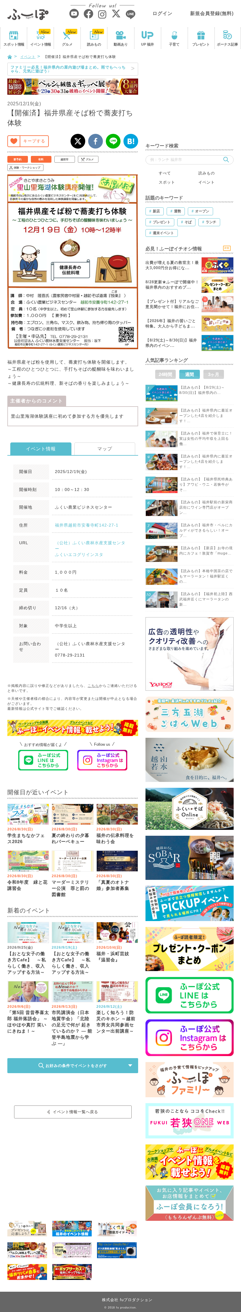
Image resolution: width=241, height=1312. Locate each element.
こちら (93, 686)
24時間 (165, 374)
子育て (174, 44)
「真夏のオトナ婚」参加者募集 (112, 885)
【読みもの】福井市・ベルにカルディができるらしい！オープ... (206, 530)
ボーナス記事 (227, 44)
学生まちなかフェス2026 (26, 838)
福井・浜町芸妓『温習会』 (112, 956)
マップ (104, 448)
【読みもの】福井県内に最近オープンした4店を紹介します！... (206, 415)
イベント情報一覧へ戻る (75, 1112)
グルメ (67, 44)
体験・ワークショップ (27, 167)
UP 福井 (147, 44)
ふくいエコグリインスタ (79, 554)
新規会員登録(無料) (212, 13)
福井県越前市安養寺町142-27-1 (86, 525)
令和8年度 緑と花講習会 (27, 885)
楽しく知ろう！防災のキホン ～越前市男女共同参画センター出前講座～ (115, 1021)
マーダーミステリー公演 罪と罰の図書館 (70, 888)
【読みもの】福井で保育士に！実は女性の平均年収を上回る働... (206, 438)
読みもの (94, 44)
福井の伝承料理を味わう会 (115, 838)
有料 (40, 159)
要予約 (17, 159)
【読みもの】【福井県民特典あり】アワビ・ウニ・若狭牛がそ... (206, 484)
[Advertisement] (189, 99)
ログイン (163, 13)
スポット (14, 44)
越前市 (64, 159)
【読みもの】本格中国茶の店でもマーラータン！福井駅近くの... (206, 576)
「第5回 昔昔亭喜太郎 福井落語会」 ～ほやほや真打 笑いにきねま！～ (28, 1021)
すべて (165, 173)
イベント (40, 44)
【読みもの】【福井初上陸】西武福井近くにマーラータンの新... (206, 599)
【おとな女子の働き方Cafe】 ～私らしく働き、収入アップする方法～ (26, 963)
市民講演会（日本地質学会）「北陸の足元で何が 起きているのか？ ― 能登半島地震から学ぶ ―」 (72, 1028)
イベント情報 (41, 448)
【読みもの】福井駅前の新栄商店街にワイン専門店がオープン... (206, 507)
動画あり (121, 44)
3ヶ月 (213, 374)
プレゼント (201, 44)
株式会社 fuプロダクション (127, 1300)
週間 (189, 374)
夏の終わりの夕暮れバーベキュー (70, 838)
